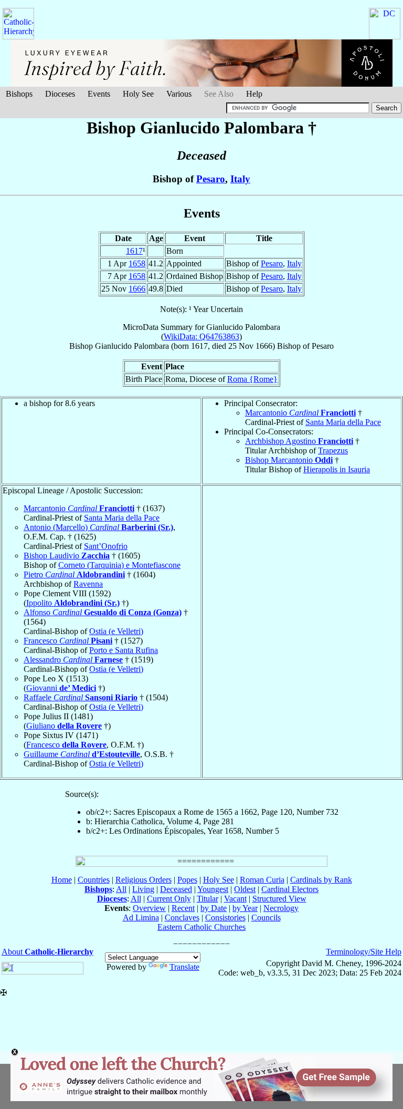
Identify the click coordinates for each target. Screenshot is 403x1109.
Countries (94, 879)
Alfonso (103, 612)
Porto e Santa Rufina (123, 650)
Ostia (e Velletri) (116, 631)
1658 (137, 263)
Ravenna (88, 583)
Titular (207, 898)
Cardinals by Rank (321, 879)
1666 (137, 288)
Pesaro (210, 178)
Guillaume (82, 754)
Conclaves (182, 917)
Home (61, 879)
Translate (184, 966)
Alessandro (73, 659)
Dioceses (60, 93)
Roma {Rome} (252, 379)
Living (143, 889)
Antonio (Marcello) (98, 527)
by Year (245, 908)
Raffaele (80, 697)
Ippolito (73, 602)
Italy (240, 178)
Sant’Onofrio (106, 546)
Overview (149, 908)
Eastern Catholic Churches (201, 927)
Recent (183, 908)
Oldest (245, 889)
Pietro (74, 574)
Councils (266, 917)
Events (99, 93)
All (121, 889)
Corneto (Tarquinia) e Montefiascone (119, 565)
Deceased (176, 889)
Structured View (279, 898)
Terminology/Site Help (363, 951)
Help (254, 93)
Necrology (281, 908)
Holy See (138, 93)
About (47, 951)
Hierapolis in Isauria (336, 469)
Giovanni (61, 687)
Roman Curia (262, 879)
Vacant (235, 898)
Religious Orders (143, 879)
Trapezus (333, 450)
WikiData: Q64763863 (201, 336)
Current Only (169, 898)
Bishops (19, 93)
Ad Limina (141, 917)
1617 (134, 250)
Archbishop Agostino (299, 441)
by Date (213, 908)
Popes (187, 879)
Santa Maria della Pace (343, 422)
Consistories (225, 917)
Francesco (68, 640)
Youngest (212, 889)
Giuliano (64, 725)
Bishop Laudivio (67, 555)
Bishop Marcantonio (289, 459)
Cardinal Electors (290, 889)
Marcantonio (300, 412)
